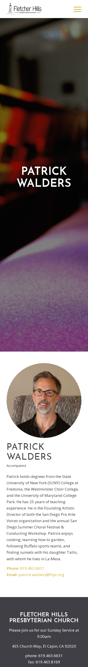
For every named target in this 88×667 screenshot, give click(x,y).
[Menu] (75, 9)
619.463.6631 (32, 568)
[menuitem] (64, 9)
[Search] (64, 9)
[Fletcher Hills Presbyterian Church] (36, 9)
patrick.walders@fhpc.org (41, 574)
